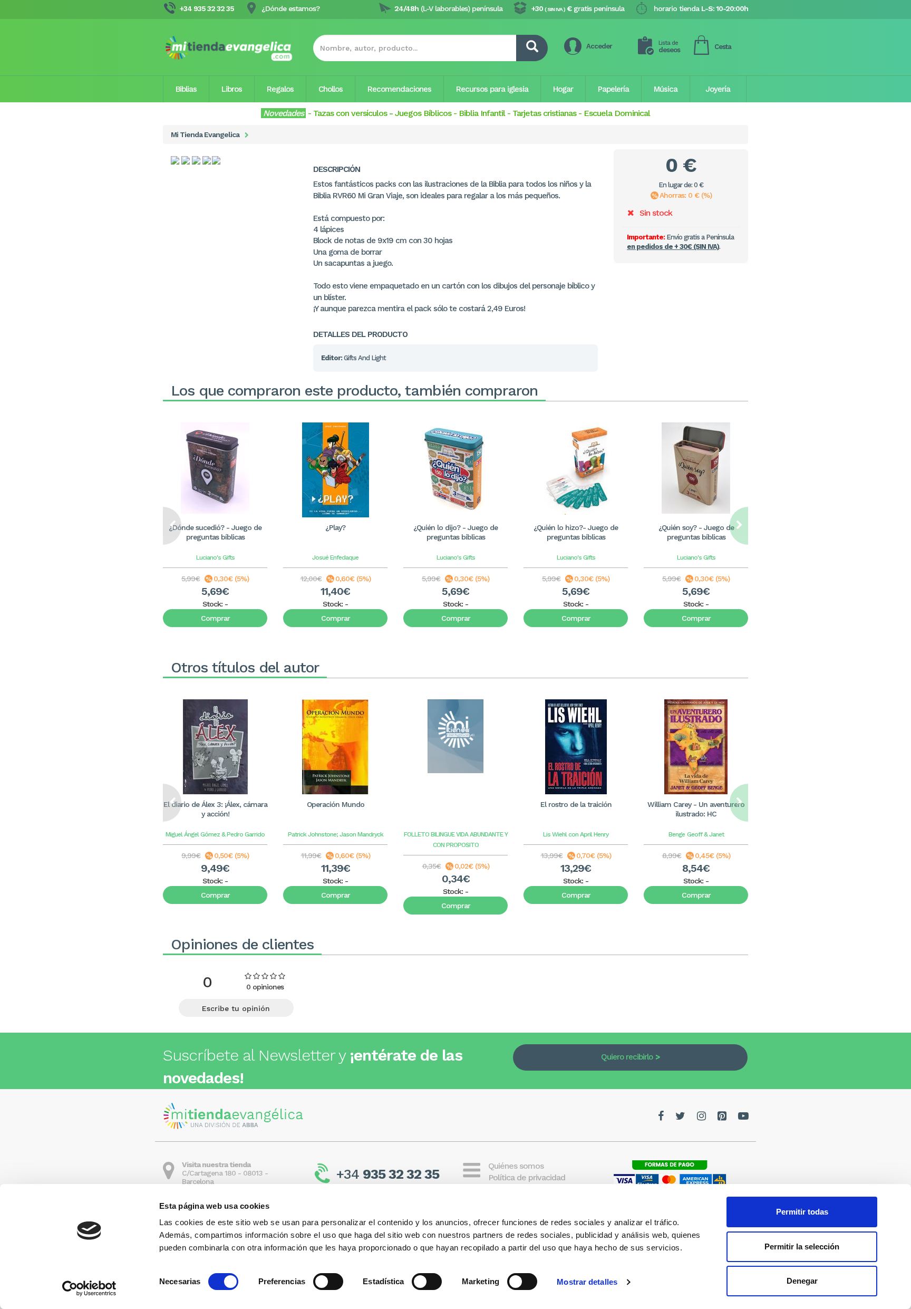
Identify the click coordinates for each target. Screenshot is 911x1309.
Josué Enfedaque (335, 557)
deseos (669, 47)
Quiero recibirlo (627, 1057)
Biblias (186, 89)
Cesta (722, 47)
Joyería (717, 89)
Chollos (330, 89)
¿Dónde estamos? (290, 8)
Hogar (563, 89)
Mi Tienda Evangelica (205, 134)
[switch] (328, 1281)
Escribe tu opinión (236, 1008)
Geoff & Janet (705, 834)
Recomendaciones (399, 89)
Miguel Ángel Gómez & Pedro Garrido (215, 834)
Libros (231, 89)
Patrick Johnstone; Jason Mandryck (335, 834)
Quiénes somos (516, 1166)
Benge (676, 834)
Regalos (280, 89)
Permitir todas (802, 1211)
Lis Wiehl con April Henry (575, 834)
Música (665, 89)
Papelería (613, 89)
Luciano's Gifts (215, 557)
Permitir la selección (801, 1246)
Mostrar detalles (587, 1281)
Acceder (599, 46)
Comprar (215, 618)
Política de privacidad (526, 1177)
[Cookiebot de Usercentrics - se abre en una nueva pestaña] (89, 1288)
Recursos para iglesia (492, 89)
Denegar (802, 1280)
